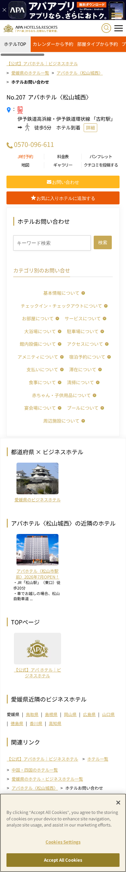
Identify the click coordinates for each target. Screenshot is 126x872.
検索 (102, 242)
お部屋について (38, 318)
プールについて (83, 408)
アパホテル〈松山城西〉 (35, 788)
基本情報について (61, 293)
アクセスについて (85, 344)
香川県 (36, 723)
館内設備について (38, 344)
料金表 (62, 156)
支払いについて (42, 369)
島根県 (51, 714)
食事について (42, 382)
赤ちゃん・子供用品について (61, 395)
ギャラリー (62, 165)
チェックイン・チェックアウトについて (61, 306)
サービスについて (83, 318)
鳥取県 (32, 714)
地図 (25, 165)
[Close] (118, 802)
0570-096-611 (34, 144)
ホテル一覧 (97, 759)
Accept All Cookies (63, 860)
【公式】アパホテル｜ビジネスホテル (42, 759)
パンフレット (100, 156)
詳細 (90, 127)
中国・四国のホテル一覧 (35, 770)
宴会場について (40, 408)
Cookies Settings (63, 842)
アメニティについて (37, 357)
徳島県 (17, 723)
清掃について (80, 382)
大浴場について (40, 331)
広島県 (89, 714)
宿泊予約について (87, 357)
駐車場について (83, 331)
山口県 (108, 714)
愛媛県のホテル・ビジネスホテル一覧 (47, 779)
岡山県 (70, 714)
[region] (63, 46)
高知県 (55, 723)
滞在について (82, 369)
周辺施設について (61, 420)
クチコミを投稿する (101, 165)
